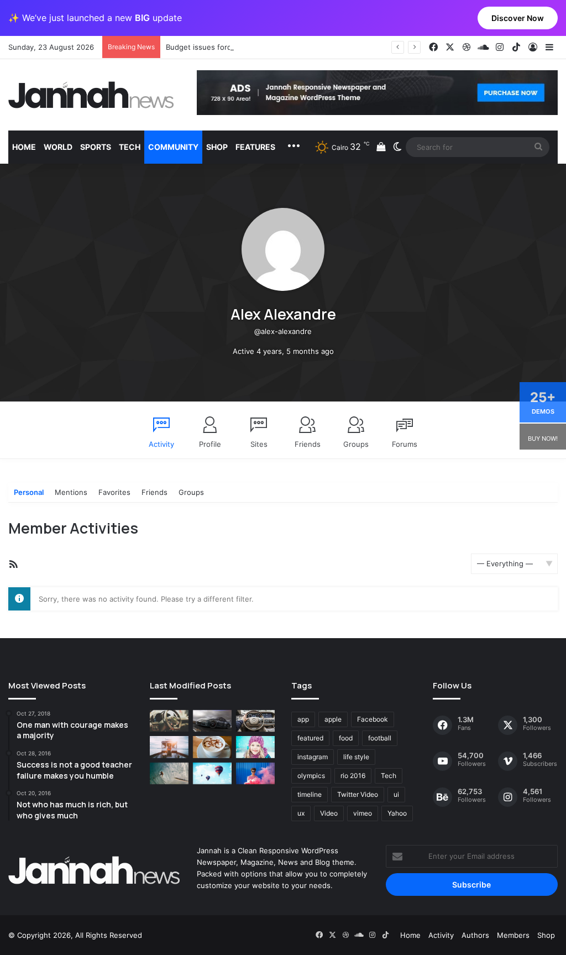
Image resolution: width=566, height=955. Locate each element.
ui (396, 794)
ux (301, 813)
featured (310, 738)
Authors (475, 935)
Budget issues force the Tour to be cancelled (244, 47)
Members (513, 935)
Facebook (372, 719)
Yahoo (397, 813)
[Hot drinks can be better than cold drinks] (212, 747)
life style (356, 757)
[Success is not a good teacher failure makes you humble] (212, 773)
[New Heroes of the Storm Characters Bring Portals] (255, 721)
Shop (217, 147)
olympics (311, 775)
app (303, 719)
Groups (356, 444)
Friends (308, 444)
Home (24, 147)
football (379, 738)
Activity (161, 444)
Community (173, 147)
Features (255, 147)
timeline (309, 794)
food (346, 738)
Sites (259, 444)
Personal (29, 492)
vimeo (362, 813)
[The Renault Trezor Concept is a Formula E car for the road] (169, 721)
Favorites (114, 492)
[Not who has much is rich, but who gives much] (255, 747)
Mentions (71, 492)
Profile (210, 444)
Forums (404, 444)
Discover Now (517, 18)
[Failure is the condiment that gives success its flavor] (255, 773)
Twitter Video (357, 794)
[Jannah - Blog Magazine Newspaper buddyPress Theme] (91, 94)
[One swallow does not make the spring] (169, 773)
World (58, 147)
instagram (312, 757)
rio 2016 (352, 775)
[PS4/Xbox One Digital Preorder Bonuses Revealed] (212, 721)
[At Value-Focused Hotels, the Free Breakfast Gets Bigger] (169, 747)
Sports (95, 147)
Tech (129, 147)
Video (329, 813)
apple (333, 719)
